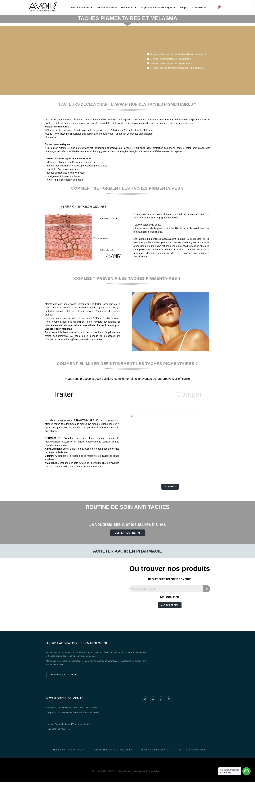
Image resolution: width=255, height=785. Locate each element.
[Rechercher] (206, 588)
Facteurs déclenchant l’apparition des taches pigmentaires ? (178, 54)
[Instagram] (169, 699)
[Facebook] (145, 699)
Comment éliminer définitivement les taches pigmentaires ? (177, 68)
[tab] (63, 394)
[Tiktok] (161, 699)
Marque (183, 7)
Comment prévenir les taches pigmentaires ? (171, 63)
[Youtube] (153, 699)
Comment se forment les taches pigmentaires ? (172, 59)
